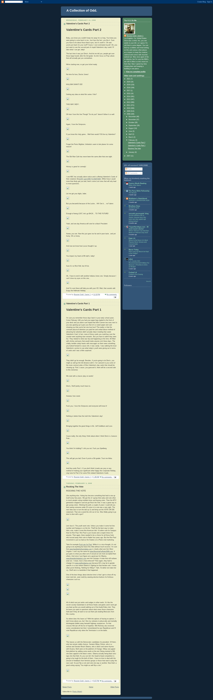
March (131, 137)
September (133, 125)
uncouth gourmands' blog (139, 213)
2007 (129, 156)
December (132, 116)
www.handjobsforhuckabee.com (80, 549)
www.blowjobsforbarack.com (76, 558)
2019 (129, 85)
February (132, 140)
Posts (129, 169)
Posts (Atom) (77, 691)
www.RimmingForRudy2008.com (101, 551)
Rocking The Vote (74, 487)
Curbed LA (133, 272)
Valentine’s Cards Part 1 (78, 303)
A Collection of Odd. (81, 10)
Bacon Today (134, 250)
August (131, 128)
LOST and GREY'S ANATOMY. (90, 179)
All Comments (132, 173)
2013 (129, 99)
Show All (148, 281)
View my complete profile (135, 72)
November (132, 119)
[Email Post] (115, 297)
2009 (129, 111)
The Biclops (133, 193)
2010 (129, 108)
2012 (129, 102)
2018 (129, 88)
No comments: (112, 294)
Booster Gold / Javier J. (135, 36)
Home (91, 687)
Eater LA (132, 238)
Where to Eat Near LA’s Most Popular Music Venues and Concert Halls (138, 242)
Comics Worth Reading (137, 183)
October (132, 122)
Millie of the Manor (135, 185)
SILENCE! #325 (134, 208)
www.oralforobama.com (83, 563)
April (130, 134)
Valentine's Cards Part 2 (78, 23)
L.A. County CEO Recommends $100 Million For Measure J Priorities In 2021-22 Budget (139, 264)
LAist (131, 259)
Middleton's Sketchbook (138, 198)
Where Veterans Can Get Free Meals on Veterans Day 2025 (139, 232)
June (131, 131)
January (132, 152)
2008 (129, 114)
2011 (129, 105)
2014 (129, 96)
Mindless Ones (134, 206)
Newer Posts (67, 687)
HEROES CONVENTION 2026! (139, 200)
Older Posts (114, 687)
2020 (129, 82)
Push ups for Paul (85, 544)
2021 (129, 79)
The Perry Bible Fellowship (139, 191)
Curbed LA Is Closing (136, 274)
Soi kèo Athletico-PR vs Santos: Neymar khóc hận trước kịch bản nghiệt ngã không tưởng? (137, 218)
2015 (129, 93)
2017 (129, 90)
